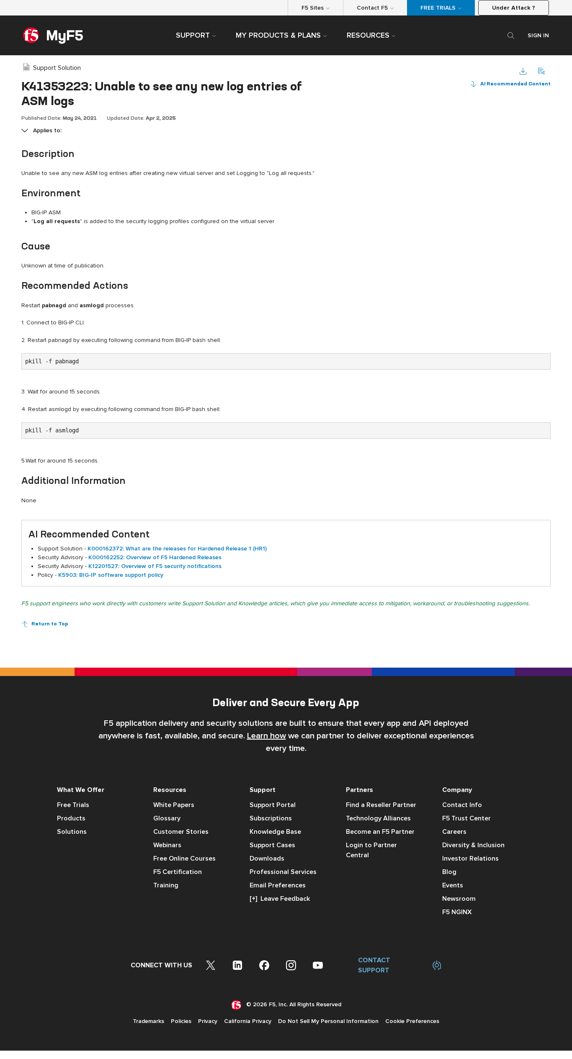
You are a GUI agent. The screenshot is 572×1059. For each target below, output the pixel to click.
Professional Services (283, 872)
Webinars (167, 845)
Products (71, 818)
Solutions (72, 832)
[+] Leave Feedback (280, 898)
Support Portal (273, 805)
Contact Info (462, 805)
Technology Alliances (378, 818)
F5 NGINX (457, 912)
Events (452, 885)
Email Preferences (278, 885)
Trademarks (148, 1021)
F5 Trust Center (466, 818)
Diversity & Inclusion (473, 845)
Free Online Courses (184, 858)
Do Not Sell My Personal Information (328, 1021)
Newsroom (459, 898)
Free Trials (73, 805)
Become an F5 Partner (380, 832)
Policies (181, 1021)
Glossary (166, 818)
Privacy (207, 1021)
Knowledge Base (275, 832)
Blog (449, 872)
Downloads (267, 858)
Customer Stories (181, 832)
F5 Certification (177, 872)
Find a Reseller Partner (381, 805)
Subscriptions (271, 818)
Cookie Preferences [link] (412, 1021)
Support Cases (272, 845)
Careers (454, 832)
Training (165, 885)
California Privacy (247, 1021)
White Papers (173, 805)
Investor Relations (470, 858)
